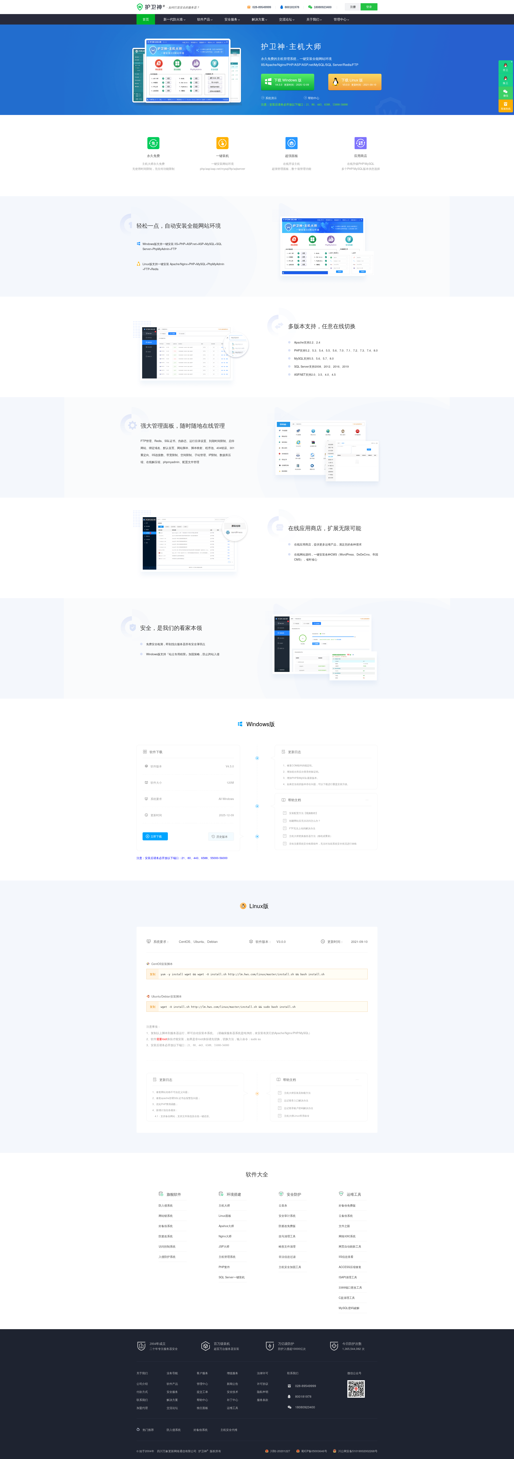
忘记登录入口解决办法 (296, 1100)
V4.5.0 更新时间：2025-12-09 (291, 81)
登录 (369, 6)
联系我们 (142, 1400)
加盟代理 (142, 1408)
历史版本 (222, 837)
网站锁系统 (166, 1216)
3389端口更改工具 (350, 1287)
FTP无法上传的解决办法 (302, 828)
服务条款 (262, 1400)
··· (366, 800)
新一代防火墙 (173, 19)
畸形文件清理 (287, 1246)
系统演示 (271, 98)
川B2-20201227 (280, 1451)
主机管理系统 (227, 1257)
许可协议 (262, 1384)
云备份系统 (346, 1216)
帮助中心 (313, 98)
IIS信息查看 (346, 1257)
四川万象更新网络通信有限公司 (176, 1451)
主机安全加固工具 (290, 1267)
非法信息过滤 (287, 1257)
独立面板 (202, 1408)
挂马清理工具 (287, 1236)
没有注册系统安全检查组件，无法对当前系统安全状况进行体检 (323, 843)
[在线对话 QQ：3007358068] (506, 63)
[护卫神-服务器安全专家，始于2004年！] (152, 6)
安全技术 (232, 1392)
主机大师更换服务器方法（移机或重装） (310, 836)
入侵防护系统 (167, 1257)
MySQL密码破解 (349, 1308)
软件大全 (257, 1174)
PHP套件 (224, 1267)
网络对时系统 (347, 1236)
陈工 (506, 82)
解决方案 (258, 19)
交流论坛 (285, 19)
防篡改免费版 (287, 1226)
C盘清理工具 (347, 1298)
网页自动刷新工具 (350, 1246)
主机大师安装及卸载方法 (297, 1092)
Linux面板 (225, 1216)
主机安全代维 (228, 1430)
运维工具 (232, 1408)
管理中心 (340, 19)
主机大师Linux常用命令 (296, 1115)
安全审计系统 (287, 1216)
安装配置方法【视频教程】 (303, 813)
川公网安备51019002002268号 (357, 1451)
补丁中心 (232, 1400)
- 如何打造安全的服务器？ (183, 7)
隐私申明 (262, 1392)
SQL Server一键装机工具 (232, 1278)
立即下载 (156, 836)
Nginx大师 (225, 1236)
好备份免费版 (347, 1205)
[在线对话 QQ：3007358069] (506, 76)
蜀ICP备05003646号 (314, 1451)
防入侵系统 (166, 1205)
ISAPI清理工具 (348, 1277)
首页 (146, 19)
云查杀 (283, 1205)
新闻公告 (232, 1384)
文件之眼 (344, 1226)
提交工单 (202, 1392)
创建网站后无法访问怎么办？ (304, 820)
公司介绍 (142, 1384)
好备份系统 (166, 1226)
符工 (506, 69)
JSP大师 (224, 1246)
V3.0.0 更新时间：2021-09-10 (358, 81)
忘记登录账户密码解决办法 (298, 1108)
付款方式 (142, 1392)
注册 (353, 6)
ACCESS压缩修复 (350, 1267)
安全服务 (230, 19)
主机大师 (224, 1205)
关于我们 (312, 19)
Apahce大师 (226, 1226)
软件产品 (203, 19)
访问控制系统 (167, 1246)
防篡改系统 (166, 1236)
